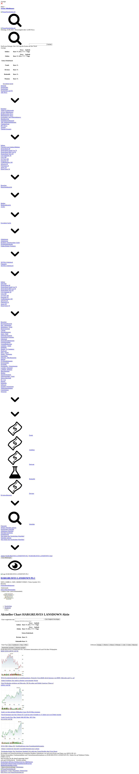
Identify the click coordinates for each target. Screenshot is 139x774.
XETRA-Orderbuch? (7, 265)
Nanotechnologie (6, 374)
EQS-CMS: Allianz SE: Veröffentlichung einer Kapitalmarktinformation (22, 746)
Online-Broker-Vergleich (8, 246)
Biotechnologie (5, 329)
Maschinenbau (5, 371)
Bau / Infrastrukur (6, 325)
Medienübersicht (6, 205)
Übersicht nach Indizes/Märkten (10, 147)
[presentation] (5, 610)
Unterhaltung (5, 390)
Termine (3, 127)
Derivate (31, 464)
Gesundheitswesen (6, 344)
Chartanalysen (5, 124)
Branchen (4, 185)
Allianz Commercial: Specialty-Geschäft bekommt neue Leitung (20, 749)
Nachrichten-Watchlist (7, 529)
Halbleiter (4, 347)
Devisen (31, 493)
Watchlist (32, 524)
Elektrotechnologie (6, 335)
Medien (3, 203)
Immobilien (4, 356)
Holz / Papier (5, 352)
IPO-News (4, 126)
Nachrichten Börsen (7, 763)
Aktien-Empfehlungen (19, 763)
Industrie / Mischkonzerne (8, 357)
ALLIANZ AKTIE (6, 719)
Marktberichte (5, 119)
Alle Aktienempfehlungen (8, 122)
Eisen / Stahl (4, 334)
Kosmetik (4, 364)
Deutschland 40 (5, 149)
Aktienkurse (4, 239)
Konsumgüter (5, 363)
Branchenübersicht (6, 187)
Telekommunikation (7, 388)
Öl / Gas (3, 380)
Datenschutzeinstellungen (9, 767)
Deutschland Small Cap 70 (9, 150)
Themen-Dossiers (6, 129)
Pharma (3, 381)
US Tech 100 (5, 159)
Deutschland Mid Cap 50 (8, 152)
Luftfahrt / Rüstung (6, 369)
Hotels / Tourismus (6, 354)
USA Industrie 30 (6, 155)
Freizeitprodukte (5, 342)
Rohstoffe (4, 383)
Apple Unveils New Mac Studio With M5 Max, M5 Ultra (18, 717)
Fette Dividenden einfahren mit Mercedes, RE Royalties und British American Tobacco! (27, 683)
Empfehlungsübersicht (7, 120)
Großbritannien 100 (6, 162)
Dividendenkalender (7, 244)
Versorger (4, 391)
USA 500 (3, 157)
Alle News (4, 92)
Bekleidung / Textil (6, 327)
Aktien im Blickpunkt (7, 110)
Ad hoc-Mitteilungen (7, 8)
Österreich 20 (5, 166)
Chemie (3, 330)
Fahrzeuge (4, 339)
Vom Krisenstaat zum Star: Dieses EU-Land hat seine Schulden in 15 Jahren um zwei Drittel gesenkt (31, 714)
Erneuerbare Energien (7, 337)
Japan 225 (4, 167)
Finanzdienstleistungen (7, 340)
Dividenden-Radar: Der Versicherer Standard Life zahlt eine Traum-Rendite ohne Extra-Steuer (29, 751)
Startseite (3, 86)
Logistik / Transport (6, 368)
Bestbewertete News (7, 114)
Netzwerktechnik (6, 378)
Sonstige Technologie (7, 386)
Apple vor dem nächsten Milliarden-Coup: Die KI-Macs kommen (20, 712)
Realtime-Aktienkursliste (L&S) (10, 242)
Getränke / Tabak (6, 346)
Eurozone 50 (4, 160)
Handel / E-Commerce (7, 349)
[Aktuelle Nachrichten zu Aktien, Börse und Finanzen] (8, 12)
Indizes (3, 145)
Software (3, 385)
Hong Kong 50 (5, 169)
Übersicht (4, 264)
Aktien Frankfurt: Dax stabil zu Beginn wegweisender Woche (19, 680)
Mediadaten (19, 767)
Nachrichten (4, 87)
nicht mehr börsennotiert (8, 589)
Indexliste (4, 283)
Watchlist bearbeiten (7, 533)
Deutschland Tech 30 (7, 154)
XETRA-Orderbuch (7, 262)
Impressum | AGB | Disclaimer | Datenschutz (14, 770)
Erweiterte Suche (8, 84)
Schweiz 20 (4, 164)
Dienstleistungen (6, 332)
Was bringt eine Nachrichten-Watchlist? (12, 536)
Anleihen (32, 450)
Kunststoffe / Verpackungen (9, 366)
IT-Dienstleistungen (6, 361)
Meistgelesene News (7, 115)
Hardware (4, 351)
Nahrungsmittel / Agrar (7, 376)
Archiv (3, 207)
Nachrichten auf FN (7, 91)
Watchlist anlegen (6, 538)
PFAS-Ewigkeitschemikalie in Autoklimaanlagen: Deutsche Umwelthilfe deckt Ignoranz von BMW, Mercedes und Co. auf (37, 678)
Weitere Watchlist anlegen (8, 527)
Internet (3, 359)
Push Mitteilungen (6, 557)
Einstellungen (5, 534)
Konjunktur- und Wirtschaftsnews (11, 117)
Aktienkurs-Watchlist (7, 531)
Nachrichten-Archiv (11, 765)
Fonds (31, 435)
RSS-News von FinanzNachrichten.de (12, 772)
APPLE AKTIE (5, 685)
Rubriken (3, 109)
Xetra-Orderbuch (15, 762)
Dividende (8, 608)
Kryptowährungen (6, 495)
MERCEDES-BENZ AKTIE (9, 651)
